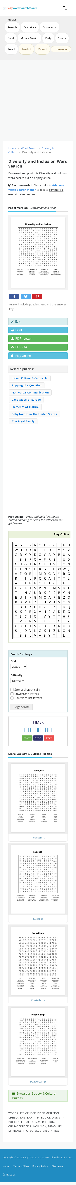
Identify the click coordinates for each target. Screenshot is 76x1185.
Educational (49, 27)
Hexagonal (61, 49)
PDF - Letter (23, 338)
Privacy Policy (40, 1166)
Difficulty (17, 675)
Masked (42, 49)
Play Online (23, 356)
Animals (12, 27)
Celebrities (30, 27)
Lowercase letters (26, 694)
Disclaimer (58, 1166)
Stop (38, 738)
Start (27, 738)
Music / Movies (29, 38)
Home (6, 1166)
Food (11, 38)
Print (18, 330)
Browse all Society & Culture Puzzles (34, 1095)
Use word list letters (28, 698)
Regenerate (21, 707)
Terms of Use (21, 1166)
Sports (62, 38)
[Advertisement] (38, 100)
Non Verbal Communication (30, 392)
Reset (49, 738)
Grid (13, 661)
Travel (11, 49)
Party (48, 38)
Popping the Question (27, 385)
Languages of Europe (26, 399)
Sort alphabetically (27, 690)
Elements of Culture (25, 407)
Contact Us (9, 1174)
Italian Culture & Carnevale (30, 378)
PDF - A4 (21, 347)
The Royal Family (23, 421)
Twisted (26, 49)
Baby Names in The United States (34, 414)
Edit (17, 321)
